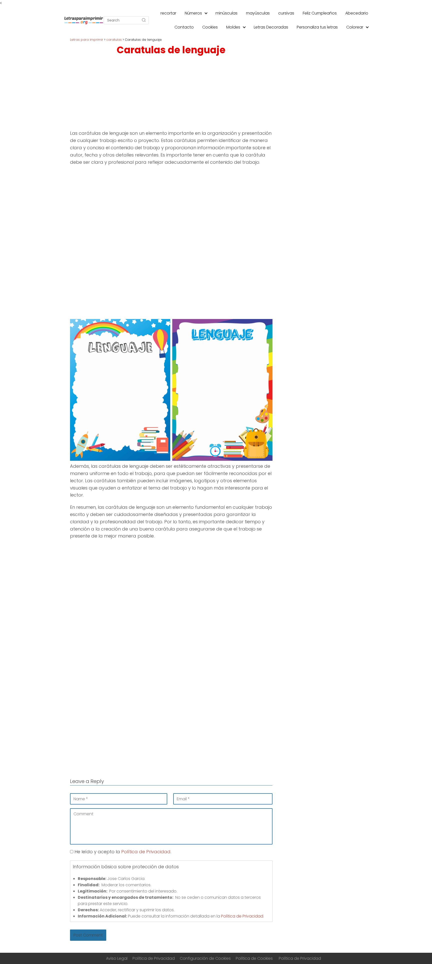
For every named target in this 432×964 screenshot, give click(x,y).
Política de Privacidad (145, 851)
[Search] (144, 20)
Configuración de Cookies (205, 958)
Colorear (354, 27)
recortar (168, 13)
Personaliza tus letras (317, 27)
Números (193, 13)
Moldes (233, 27)
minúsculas (227, 13)
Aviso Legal (117, 958)
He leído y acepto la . (122, 851)
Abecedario (356, 13)
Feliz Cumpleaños (320, 13)
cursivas (286, 13)
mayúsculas (258, 13)
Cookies (210, 27)
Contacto (184, 27)
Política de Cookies (254, 958)
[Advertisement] (171, 94)
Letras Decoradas (271, 27)
